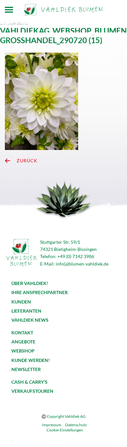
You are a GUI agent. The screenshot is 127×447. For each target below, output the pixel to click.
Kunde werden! (30, 360)
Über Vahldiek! (29, 283)
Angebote (23, 341)
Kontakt (22, 332)
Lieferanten (26, 311)
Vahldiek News (30, 320)
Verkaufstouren (32, 391)
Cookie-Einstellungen (65, 430)
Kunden (21, 301)
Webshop (23, 351)
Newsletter (26, 369)
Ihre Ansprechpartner (39, 292)
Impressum (51, 424)
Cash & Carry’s (29, 382)
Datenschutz (76, 424)
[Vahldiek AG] (63, 10)
